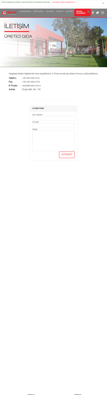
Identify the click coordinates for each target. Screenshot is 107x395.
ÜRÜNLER (37, 11)
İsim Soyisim (37, 115)
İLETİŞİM (69, 11)
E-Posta (35, 122)
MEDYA (59, 11)
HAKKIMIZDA (25, 11)
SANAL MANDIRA (80, 12)
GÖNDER (66, 154)
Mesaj (34, 129)
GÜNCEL (50, 11)
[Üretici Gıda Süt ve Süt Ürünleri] (9, 13)
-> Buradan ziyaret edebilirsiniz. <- (64, 2)
